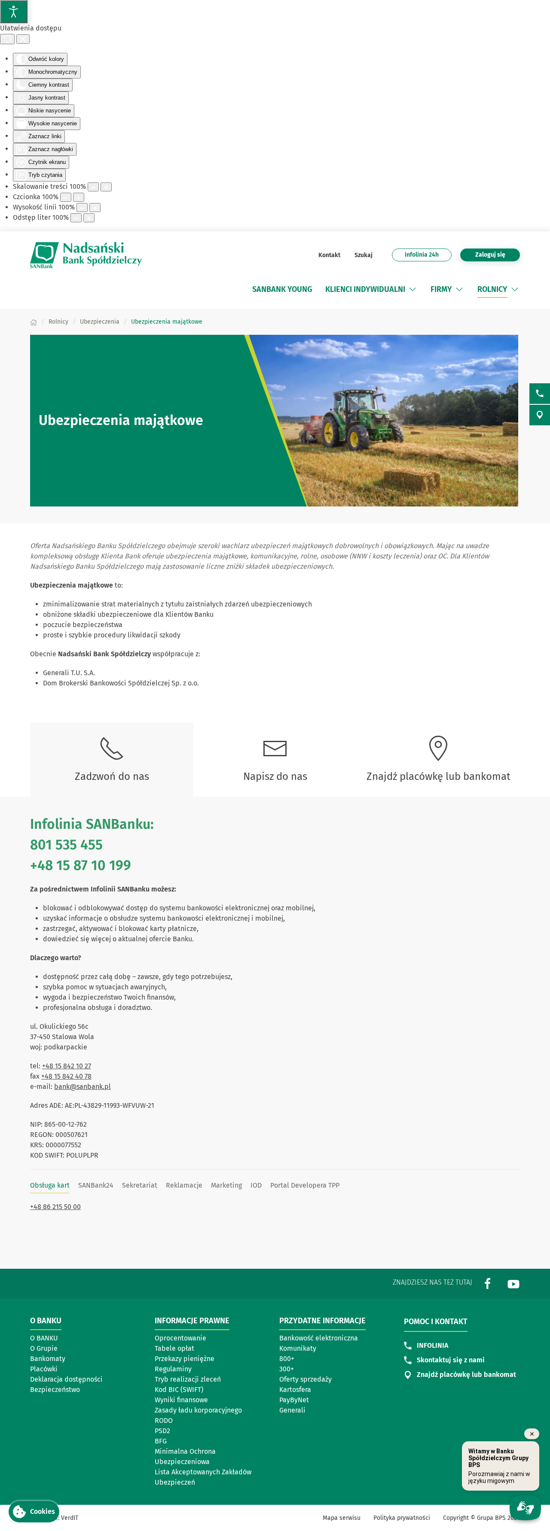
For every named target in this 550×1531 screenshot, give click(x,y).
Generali (292, 1410)
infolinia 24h (422, 254)
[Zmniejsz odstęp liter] (76, 217)
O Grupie (44, 1348)
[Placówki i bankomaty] (539, 415)
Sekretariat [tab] (139, 1185)
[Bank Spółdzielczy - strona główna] (86, 255)
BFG (161, 1441)
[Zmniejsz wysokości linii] (82, 207)
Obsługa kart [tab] (50, 1185)
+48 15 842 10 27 (66, 1066)
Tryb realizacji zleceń (188, 1379)
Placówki (44, 1369)
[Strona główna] (33, 321)
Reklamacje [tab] (184, 1185)
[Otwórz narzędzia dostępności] (14, 11)
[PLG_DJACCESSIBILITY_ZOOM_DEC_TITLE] (93, 186)
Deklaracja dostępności (66, 1379)
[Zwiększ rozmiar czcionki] (78, 197)
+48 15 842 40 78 (66, 1076)
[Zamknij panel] (23, 39)
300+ (286, 1369)
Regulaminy (173, 1369)
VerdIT (69, 1518)
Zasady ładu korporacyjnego (198, 1410)
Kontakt (329, 255)
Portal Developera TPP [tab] (304, 1185)
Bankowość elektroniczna (318, 1338)
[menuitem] (282, 289)
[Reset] (7, 39)
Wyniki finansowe (181, 1400)
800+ (286, 1359)
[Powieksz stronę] (106, 186)
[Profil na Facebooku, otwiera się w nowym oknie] (487, 1283)
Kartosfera (295, 1389)
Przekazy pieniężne (184, 1359)
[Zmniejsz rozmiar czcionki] (65, 197)
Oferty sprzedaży (305, 1379)
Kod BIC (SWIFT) (179, 1389)
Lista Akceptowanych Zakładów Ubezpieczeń (203, 1477)
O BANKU (44, 1338)
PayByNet (294, 1400)
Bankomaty (47, 1359)
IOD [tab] (256, 1185)
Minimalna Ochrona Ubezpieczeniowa (185, 1456)
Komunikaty (297, 1348)
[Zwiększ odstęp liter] (89, 217)
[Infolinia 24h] (539, 393)
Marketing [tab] (226, 1185)
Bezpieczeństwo (55, 1389)
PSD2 (162, 1431)
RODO (164, 1420)
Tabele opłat (174, 1348)
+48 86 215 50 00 (55, 1207)
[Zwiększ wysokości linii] (95, 207)
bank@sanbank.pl (82, 1086)
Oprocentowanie (180, 1338)
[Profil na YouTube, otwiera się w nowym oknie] (513, 1283)
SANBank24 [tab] (95, 1185)
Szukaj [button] (363, 255)
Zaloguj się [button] (490, 254)
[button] (412, 289)
